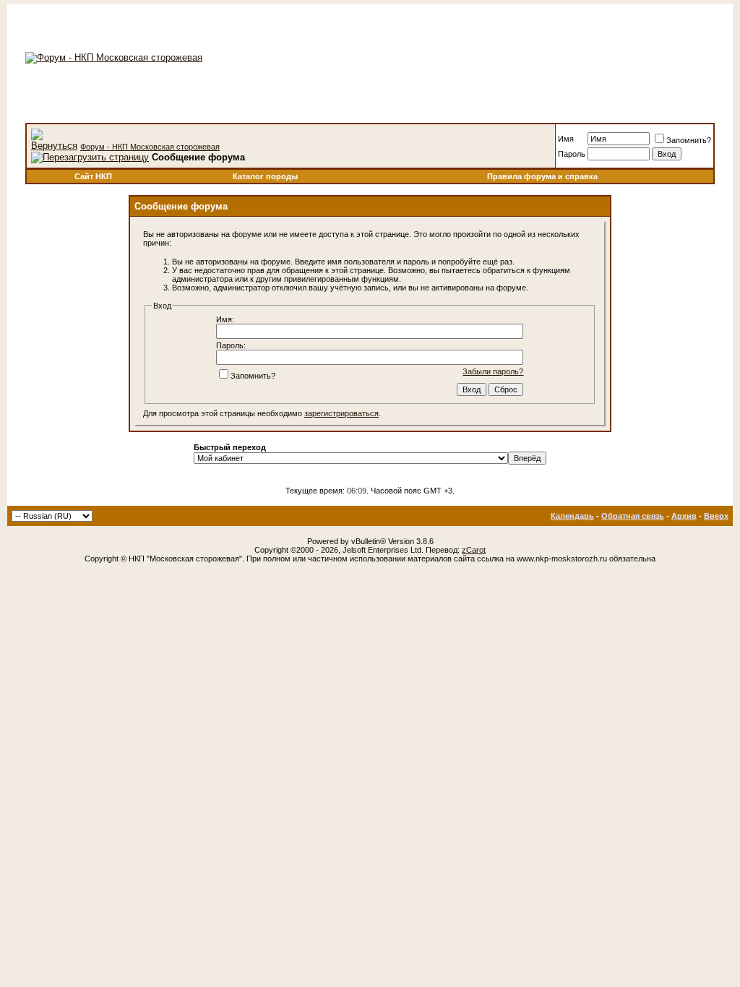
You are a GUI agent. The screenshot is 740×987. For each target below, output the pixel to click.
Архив (684, 516)
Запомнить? (688, 140)
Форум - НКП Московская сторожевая (150, 146)
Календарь (572, 516)
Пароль (571, 154)
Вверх (716, 516)
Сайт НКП (93, 176)
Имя (566, 138)
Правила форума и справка (542, 176)
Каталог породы (265, 176)
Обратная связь (632, 516)
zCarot (474, 550)
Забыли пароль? (492, 371)
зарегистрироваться (341, 413)
